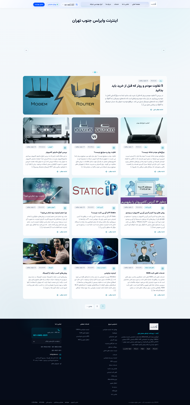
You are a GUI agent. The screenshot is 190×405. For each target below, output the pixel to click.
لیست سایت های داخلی (110, 351)
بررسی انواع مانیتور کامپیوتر (56, 152)
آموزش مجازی (51, 207)
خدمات (116, 4)
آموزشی (50, 147)
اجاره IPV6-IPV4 (112, 380)
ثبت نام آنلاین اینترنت (111, 343)
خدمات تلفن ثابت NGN (155, 273)
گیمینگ (51, 268)
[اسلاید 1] (97, 72)
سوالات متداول (112, 347)
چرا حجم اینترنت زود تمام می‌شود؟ (53, 212)
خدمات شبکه (113, 365)
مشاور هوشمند (39, 4)
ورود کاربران (113, 340)
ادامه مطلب (161, 172)
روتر (161, 81)
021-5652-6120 (56, 347)
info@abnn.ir (54, 354)
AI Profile (41, 402)
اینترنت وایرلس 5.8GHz (82, 329)
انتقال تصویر (113, 383)
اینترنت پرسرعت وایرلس (110, 358)
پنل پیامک (114, 376)
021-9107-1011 (56, 351)
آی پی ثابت (148, 207)
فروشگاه (114, 391)
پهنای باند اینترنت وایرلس (110, 329)
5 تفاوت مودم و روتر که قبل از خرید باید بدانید (137, 88)
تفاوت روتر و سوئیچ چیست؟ (105, 152)
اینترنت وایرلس (110, 273)
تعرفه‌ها (114, 333)
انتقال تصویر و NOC (83, 340)
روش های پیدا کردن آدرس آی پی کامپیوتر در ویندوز (145, 212)
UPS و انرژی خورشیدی (82, 336)
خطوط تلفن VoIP (84, 333)
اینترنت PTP (113, 361)
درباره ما (108, 4)
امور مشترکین (113, 337)
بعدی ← (89, 306)
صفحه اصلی (136, 4)
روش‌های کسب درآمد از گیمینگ (55, 273)
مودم (98, 147)
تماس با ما (125, 4)
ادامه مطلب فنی (158, 110)
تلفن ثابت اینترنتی (112, 372)
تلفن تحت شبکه (149, 268)
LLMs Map (34, 402)
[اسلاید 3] (93, 72)
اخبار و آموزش (74, 402)
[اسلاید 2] (95, 72)
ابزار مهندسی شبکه (96, 4)
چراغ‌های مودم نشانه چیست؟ (153, 152)
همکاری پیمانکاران (58, 402)
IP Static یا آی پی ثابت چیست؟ (103, 212)
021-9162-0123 (45, 347)
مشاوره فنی (49, 402)
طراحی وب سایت (112, 369)
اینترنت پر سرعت (101, 268)
